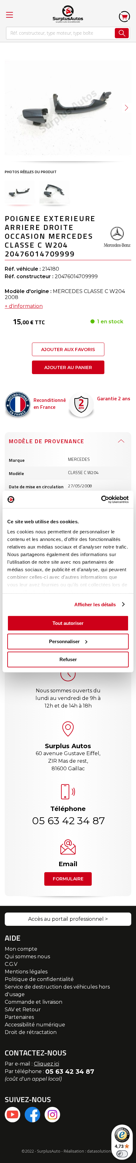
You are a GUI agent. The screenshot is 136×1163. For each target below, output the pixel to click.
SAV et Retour (23, 1010)
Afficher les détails (95, 604)
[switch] (122, 1153)
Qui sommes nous (27, 957)
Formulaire (68, 879)
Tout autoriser (68, 623)
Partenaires (19, 1017)
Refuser (68, 659)
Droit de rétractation (31, 1032)
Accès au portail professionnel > (68, 919)
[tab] (68, 441)
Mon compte (21, 949)
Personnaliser (64, 641)
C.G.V (11, 964)
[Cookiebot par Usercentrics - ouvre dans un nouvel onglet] (101, 499)
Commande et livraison (33, 1002)
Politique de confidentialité (39, 979)
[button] (126, 107)
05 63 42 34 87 (68, 820)
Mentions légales (26, 972)
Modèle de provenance (46, 441)
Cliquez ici (46, 1064)
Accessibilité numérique (35, 1025)
